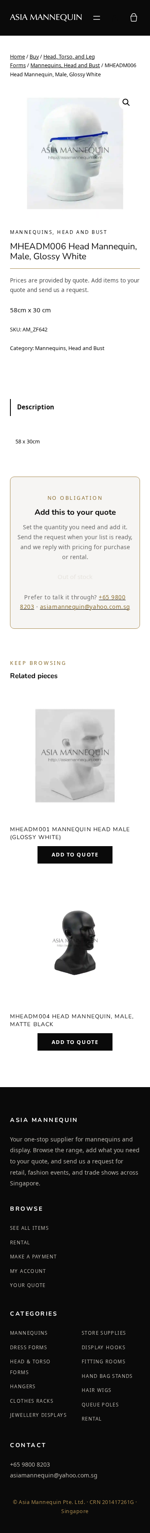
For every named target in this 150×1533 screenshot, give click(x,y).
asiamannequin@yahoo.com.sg (85, 607)
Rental (20, 1242)
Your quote (28, 1285)
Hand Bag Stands (107, 1376)
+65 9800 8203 (30, 1464)
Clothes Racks (31, 1401)
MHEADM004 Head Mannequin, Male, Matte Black (72, 1020)
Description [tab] (35, 407)
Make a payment (33, 1256)
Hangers (23, 1386)
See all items (29, 1228)
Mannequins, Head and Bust (65, 65)
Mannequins (29, 1333)
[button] (126, 102)
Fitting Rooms (103, 1361)
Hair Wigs (96, 1390)
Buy (34, 56)
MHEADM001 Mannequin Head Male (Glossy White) (70, 833)
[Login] (114, 18)
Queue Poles (100, 1405)
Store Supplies (104, 1333)
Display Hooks (103, 1347)
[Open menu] (97, 18)
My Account (28, 1271)
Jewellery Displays (38, 1415)
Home (17, 56)
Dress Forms (28, 1347)
